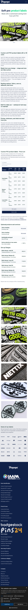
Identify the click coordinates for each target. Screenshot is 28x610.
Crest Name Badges (5, 545)
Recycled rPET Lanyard (6, 488)
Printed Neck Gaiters (5, 511)
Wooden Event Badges (5, 494)
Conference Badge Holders (6, 561)
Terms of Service (4, 580)
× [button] (26, 587)
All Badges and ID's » (5, 501)
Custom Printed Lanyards (6, 486)
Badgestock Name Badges (6, 541)
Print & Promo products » (6, 517)
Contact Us (3, 571)
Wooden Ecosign (4, 539)
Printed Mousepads (5, 515)
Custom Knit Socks (5, 509)
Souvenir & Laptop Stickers (6, 513)
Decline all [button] (20, 604)
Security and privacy (5, 582)
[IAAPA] (14, 476)
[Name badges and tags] (14, 524)
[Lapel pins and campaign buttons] (14, 530)
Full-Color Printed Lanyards (6, 490)
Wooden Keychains (5, 553)
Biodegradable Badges (6, 492)
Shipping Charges (4, 575)
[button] (14, 607)
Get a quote (14, 209)
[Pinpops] (5, 2)
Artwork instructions (5, 578)
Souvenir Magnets (5, 551)
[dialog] (14, 598)
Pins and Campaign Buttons (7, 555)
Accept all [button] (7, 604)
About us (3, 573)
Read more (9, 593)
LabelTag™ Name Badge (6, 543)
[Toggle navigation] (26, 2)
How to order (14, 212)
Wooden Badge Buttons (6, 497)
